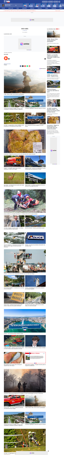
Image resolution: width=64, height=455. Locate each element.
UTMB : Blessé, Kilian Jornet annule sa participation (52, 40)
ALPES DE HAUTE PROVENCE (30, 10)
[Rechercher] (59, 2)
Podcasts (32, 8)
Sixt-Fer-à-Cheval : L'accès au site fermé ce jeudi (53, 90)
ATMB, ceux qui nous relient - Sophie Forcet (52, 75)
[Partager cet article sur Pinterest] (25, 66)
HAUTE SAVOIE (7, 10)
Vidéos (46, 8)
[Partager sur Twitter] (23, 66)
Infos (18, 8)
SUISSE (18, 10)
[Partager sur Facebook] (20, 66)
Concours (40, 8)
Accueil (3, 8)
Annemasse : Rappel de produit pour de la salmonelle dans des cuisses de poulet (53, 127)
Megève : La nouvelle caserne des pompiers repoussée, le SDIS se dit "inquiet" (53, 56)
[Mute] (16, 5)
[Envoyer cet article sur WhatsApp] (27, 66)
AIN (14, 10)
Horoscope (54, 8)
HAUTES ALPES (22, 10)
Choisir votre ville (57, 10)
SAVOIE (11, 10)
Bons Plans (10, 8)
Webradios (24, 8)
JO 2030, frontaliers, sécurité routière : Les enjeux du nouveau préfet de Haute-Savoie (53, 110)
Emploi (61, 8)
